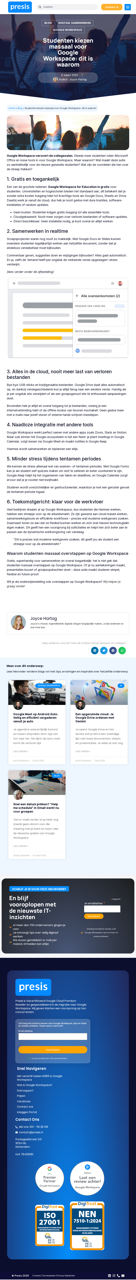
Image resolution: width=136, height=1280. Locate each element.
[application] (68, 318)
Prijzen (21, 1096)
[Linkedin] (109, 1275)
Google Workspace (67, 30)
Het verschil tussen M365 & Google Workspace (39, 1078)
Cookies (37, 1275)
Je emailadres (94, 903)
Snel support (25, 1090)
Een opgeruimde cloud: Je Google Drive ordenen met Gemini (94, 717)
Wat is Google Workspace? (34, 1085)
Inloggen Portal (27, 1112)
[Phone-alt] (118, 1275)
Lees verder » (20, 751)
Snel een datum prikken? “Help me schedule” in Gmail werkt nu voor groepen (36, 807)
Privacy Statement (66, 1275)
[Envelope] (122, 1275)
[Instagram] (113, 1275)
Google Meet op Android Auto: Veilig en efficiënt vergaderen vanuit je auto (35, 717)
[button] (95, 650)
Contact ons (25, 1107)
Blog (48, 23)
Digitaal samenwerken (74, 23)
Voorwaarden (48, 1275)
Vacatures (24, 1101)
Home (11, 108)
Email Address (25, 1031)
